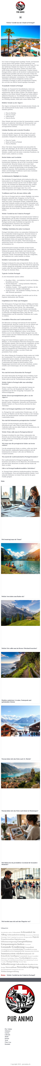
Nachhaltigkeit (25, 958)
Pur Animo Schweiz (9, 1055)
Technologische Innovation (17, 969)
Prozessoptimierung (28, 960)
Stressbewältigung (27, 966)
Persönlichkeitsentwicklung (15, 960)
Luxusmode (23, 956)
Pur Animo (8, 1029)
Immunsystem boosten (32, 951)
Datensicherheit (20, 937)
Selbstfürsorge (8, 964)
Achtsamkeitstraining (16, 935)
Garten (7, 1033)
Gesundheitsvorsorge (30, 949)
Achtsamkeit (16, 932)
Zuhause (7, 1031)
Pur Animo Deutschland (10, 1051)
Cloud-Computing (11, 937)
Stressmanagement (6, 969)
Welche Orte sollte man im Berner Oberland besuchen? (19, 648)
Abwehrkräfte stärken (6, 932)
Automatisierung (29, 935)
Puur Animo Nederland (10, 1059)
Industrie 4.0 (29, 954)
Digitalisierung (19, 939)
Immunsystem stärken (12, 953)
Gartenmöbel (28, 944)
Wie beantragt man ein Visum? (12, 539)
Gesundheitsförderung (6, 949)
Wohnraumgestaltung (10, 971)
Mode (6, 1036)
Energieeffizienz (24, 941)
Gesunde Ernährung (13, 946)
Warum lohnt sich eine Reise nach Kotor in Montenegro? (20, 811)
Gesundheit (29, 947)
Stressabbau (11, 967)
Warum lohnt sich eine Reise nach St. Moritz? (16, 759)
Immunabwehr (19, 951)
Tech (6, 1040)
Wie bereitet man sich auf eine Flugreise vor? (16, 921)
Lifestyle (7, 1035)
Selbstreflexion (21, 964)
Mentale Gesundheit (33, 956)
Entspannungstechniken (12, 944)
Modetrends (4, 958)
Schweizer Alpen (22, 961)
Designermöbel (28, 937)
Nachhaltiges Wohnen (13, 958)
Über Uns (8, 1042)
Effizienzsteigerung (9, 942)
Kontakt (7, 1044)
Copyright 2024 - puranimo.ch (20, 1064)
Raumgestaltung (12, 962)
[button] (20, 17)
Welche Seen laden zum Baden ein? (13, 596)
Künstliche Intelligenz (10, 956)
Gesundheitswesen (7, 951)
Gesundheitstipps (17, 949)
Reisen (3, 975)
